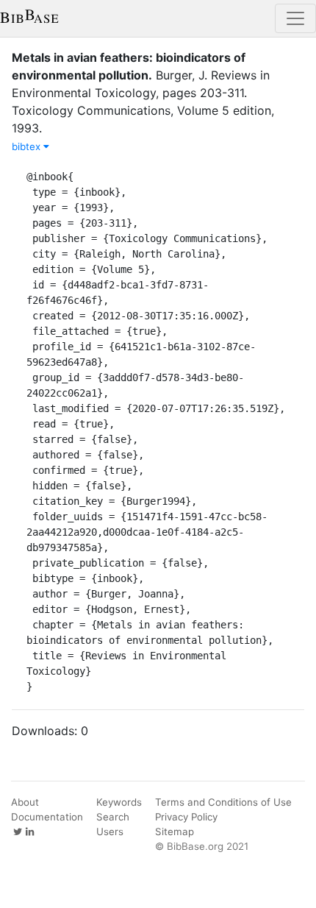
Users (109, 831)
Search (112, 817)
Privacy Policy (186, 817)
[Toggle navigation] (295, 18)
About (25, 802)
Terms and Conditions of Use (223, 802)
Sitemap (174, 831)
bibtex (27, 146)
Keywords (119, 802)
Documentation (47, 817)
